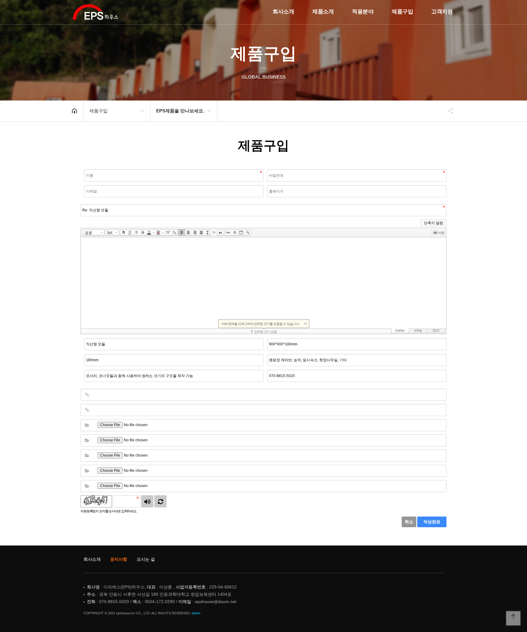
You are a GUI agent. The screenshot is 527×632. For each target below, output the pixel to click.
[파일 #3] (87, 455)
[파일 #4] (87, 471)
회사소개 (283, 11)
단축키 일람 (433, 223)
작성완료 (431, 521)
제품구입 (402, 11)
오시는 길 (146, 559)
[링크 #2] (87, 410)
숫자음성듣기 (147, 501)
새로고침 (160, 501)
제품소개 (323, 11)
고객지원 (442, 11)
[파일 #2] (87, 440)
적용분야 (362, 11)
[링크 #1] (87, 395)
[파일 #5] (87, 486)
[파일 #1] (87, 425)
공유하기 (448, 110)
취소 (409, 521)
